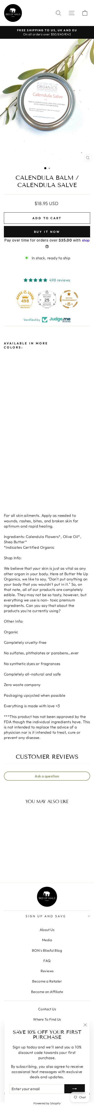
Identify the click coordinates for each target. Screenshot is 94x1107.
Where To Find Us (47, 1019)
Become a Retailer (47, 981)
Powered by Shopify (47, 1103)
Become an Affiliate (47, 992)
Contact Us (47, 1009)
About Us (47, 930)
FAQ (46, 961)
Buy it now (47, 232)
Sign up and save (46, 916)
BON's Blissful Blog (47, 950)
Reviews (47, 971)
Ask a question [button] (47, 776)
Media (47, 940)
